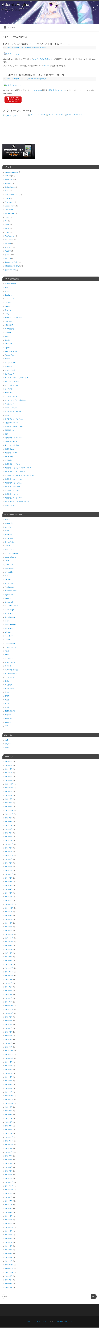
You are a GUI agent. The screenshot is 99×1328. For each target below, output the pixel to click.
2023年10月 (9, 788)
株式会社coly (9, 449)
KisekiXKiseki (9, 568)
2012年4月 (8, 1167)
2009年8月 (8, 1280)
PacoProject (9, 587)
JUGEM (7, 561)
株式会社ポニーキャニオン (14, 498)
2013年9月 (8, 1107)
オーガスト (9, 389)
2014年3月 (8, 1084)
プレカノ (8, 415)
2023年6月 (8, 799)
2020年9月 (8, 859)
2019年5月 (8, 885)
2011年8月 (8, 1197)
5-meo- (7, 519)
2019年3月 (8, 893)
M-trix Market (9, 213)
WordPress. (68, 1321)
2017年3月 (8, 961)
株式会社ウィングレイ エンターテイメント (20, 475)
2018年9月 (8, 912)
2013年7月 (8, 1115)
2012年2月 (8, 1175)
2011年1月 (8, 1223)
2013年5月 (8, 1122)
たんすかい (9, 658)
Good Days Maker (11, 553)
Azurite (7, 291)
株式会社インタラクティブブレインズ (18, 468)
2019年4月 (8, 889)
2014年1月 (8, 1092)
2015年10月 (9, 1013)
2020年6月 (8, 863)
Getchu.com (9, 202)
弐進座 (7, 700)
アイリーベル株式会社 (12, 381)
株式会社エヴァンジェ (12, 486)
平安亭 (7, 696)
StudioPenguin (10, 617)
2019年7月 (8, 882)
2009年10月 (9, 1272)
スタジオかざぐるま (12, 670)
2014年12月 (9, 1051)
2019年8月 (8, 878)
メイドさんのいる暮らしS (42, 59)
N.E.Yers (8, 579)
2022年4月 (8, 829)
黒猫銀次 (8, 722)
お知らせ (8, 243)
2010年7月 (8, 1238)
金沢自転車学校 (10, 711)
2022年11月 (9, 814)
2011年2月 (8, 1220)
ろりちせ (8, 666)
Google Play (9, 206)
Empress (8, 310)
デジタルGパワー (11, 408)
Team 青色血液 (10, 643)
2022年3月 (8, 833)
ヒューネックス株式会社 (13, 411)
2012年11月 (9, 1141)
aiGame (7, 531)
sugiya (7, 621)
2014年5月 (8, 1077)
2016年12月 (9, 968)
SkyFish (7, 347)
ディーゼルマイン (11, 673)
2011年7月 (8, 1201)
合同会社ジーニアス (12, 423)
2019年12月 (9, 874)
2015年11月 (9, 1009)
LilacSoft (8, 332)
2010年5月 (8, 1246)
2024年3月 (8, 780)
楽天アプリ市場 (10, 270)
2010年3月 (8, 1253)
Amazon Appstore (11, 172)
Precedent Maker (11, 591)
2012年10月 (9, 1145)
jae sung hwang (10, 557)
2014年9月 (8, 1062)
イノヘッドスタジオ (12, 385)
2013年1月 (8, 1133)
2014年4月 (8, 1081)
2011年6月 (8, 1205)
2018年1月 (8, 930)
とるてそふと (9, 366)
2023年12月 (9, 784)
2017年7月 (8, 949)
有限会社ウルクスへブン (13, 438)
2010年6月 (8, 1242)
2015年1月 (8, 1047)
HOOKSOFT (9, 325)
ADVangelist (9, 523)
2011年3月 (8, 1216)
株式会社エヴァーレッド (13, 490)
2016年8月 (8, 983)
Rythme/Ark (9, 602)
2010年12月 (9, 1227)
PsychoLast (9, 594)
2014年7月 (8, 1069)
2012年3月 (8, 1171)
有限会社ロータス (11, 441)
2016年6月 (8, 987)
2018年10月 (9, 908)
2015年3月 (8, 1039)
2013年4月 (8, 1126)
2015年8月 (8, 1021)
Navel (7, 336)
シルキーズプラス (11, 396)
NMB (6, 740)
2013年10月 (9, 1103)
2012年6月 (8, 1160)
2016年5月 (8, 991)
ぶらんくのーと (10, 662)
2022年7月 (8, 822)
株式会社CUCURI (11, 453)
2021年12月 (9, 844)
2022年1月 (8, 840)
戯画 (6, 434)
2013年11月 (9, 1099)
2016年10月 (9, 976)
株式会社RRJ (9, 456)
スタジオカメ (9, 404)
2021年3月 (8, 848)
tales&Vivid (9, 628)
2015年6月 (8, 1028)
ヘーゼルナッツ (10, 677)
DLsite (7, 191)
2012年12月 (9, 1137)
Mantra (59, 1321)
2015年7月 (8, 1024)
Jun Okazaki (9, 564)
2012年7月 (8, 1156)
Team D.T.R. (9, 636)
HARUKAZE (9, 321)
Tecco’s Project (10, 647)
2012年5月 (8, 1163)
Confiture (8, 295)
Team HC (8, 640)
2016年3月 (8, 994)
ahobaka (8, 527)
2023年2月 (8, 807)
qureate (8, 598)
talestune (8, 632)
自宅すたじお (9, 505)
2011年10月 (9, 1190)
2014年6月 (8, 1073)
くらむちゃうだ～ (11, 362)
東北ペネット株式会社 (12, 445)
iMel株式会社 (9, 329)
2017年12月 (9, 934)
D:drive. (7, 306)
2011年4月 (8, 1212)
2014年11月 (9, 1054)
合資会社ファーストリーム (14, 426)
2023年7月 (8, 795)
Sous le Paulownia (11, 606)
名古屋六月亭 (9, 688)
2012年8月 (8, 1152)
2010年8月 (8, 1235)
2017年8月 (8, 945)
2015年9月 (8, 1017)
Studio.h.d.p (9, 613)
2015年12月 (9, 1006)
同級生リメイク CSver (57, 90)
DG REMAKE (37, 90)
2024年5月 (8, 773)
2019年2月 (8, 897)
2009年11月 (9, 1269)
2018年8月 (8, 915)
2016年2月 (8, 998)
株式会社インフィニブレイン (15, 471)
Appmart (8, 183)
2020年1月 (8, 870)
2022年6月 (8, 825)
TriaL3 (7, 651)
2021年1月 (8, 852)
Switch (30, 79)
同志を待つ (9, 685)
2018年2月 (8, 927)
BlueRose (8, 534)
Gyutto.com (9, 210)
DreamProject (10, 542)
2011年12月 (9, 1182)
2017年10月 (9, 942)
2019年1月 (8, 900)
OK (93, 1297)
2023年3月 (8, 803)
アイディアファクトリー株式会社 (16, 378)
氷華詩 (7, 747)
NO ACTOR (9, 583)
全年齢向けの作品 (40, 79)
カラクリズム (9, 393)
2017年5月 (8, 953)
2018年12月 (9, 904)
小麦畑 (7, 692)
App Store (8, 179)
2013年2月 (8, 1130)
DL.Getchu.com (10, 187)
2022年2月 (8, 837)
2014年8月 (8, 1066)
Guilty (7, 314)
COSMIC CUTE (10, 299)
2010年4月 (8, 1250)
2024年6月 (8, 769)
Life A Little (9, 572)
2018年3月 (8, 923)
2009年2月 (8, 1287)
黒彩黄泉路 (9, 718)
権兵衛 (7, 703)
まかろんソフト (10, 374)
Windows (28, 47)
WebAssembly (10, 236)
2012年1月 (8, 1178)
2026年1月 (8, 761)
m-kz (6, 576)
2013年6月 (8, 1118)
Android (8, 176)
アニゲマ (8, 251)
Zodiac (7, 359)
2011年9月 (8, 1193)
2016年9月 (8, 979)
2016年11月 (9, 972)
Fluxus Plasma (10, 549)
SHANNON (9, 344)
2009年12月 (9, 1265)
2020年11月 (9, 855)
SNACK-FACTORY (11, 351)
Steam (7, 225)
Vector (7, 232)
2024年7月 (8, 765)
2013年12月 (9, 1096)
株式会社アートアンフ (12, 464)
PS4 (26, 79)
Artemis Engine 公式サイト (36, 1321)
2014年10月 (9, 1058)
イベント (8, 255)
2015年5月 (8, 1032)
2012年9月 (8, 1148)
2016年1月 (8, 1002)
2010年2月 (8, 1257)
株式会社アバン (10, 460)
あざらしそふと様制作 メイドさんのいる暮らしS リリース (36, 43)
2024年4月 (8, 776)
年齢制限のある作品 (39, 47)
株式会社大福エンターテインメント (17, 501)
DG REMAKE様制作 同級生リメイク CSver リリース (33, 75)
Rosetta (7, 340)
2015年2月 (8, 1043)
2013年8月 (8, 1111)
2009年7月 (8, 1284)
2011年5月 (8, 1208)
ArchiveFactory (10, 284)
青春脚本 (8, 715)
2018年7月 (8, 919)
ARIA (6, 287)
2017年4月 (8, 957)
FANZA (7, 198)
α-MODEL (8, 655)
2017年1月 (8, 964)
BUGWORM (9, 538)
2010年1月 (8, 1261)
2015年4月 (8, 1036)
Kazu (8, 47)
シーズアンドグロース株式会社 (15, 400)
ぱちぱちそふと (10, 370)
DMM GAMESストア (12, 195)
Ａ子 (6, 726)
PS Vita (7, 217)
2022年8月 (8, 818)
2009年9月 (8, 1276)
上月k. (7, 681)
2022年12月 (9, 810)
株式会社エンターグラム (13, 483)
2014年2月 (8, 1088)
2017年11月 (9, 938)
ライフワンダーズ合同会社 (14, 419)
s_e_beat (8, 744)
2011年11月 (9, 1186)
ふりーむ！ (9, 247)
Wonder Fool (9, 355)
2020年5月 (8, 867)
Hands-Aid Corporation (13, 317)
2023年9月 (8, 791)
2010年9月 (8, 1231)
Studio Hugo (9, 609)
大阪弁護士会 (9, 430)
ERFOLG (7, 546)
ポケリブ (8, 258)
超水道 (7, 707)
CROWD (8, 302)
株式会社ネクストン (12, 494)
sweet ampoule (10, 625)
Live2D (46, 66)
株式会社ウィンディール (13, 479)
